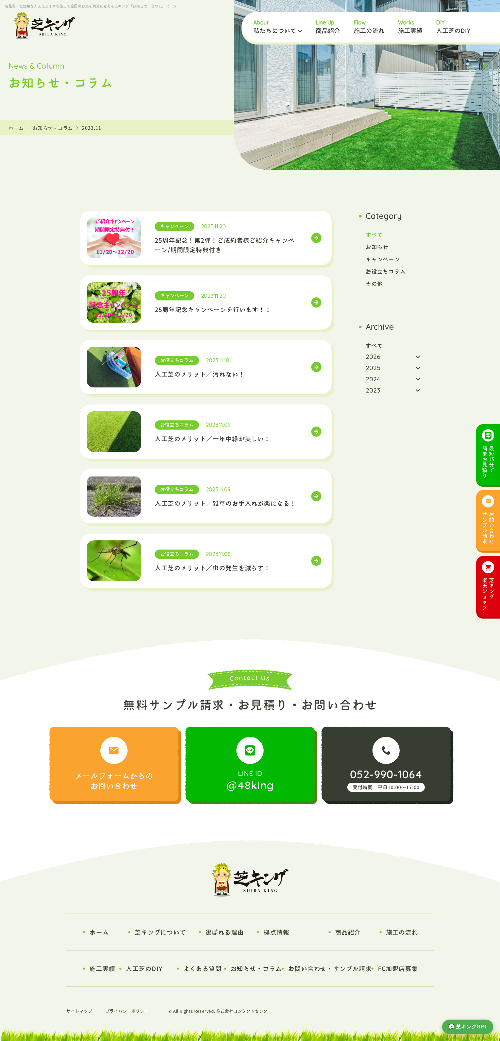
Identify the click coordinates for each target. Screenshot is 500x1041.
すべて (374, 235)
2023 (373, 390)
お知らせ (377, 247)
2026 (373, 357)
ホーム (16, 127)
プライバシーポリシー (127, 1011)
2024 (373, 379)
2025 (373, 368)
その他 (374, 284)
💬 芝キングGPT (467, 1026)
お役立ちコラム (386, 271)
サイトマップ (79, 1011)
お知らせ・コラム (53, 127)
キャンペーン (383, 259)
